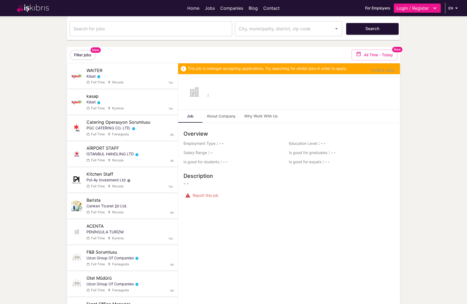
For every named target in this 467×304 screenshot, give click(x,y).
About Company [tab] (221, 116)
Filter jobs (82, 55)
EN (450, 8)
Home (193, 8)
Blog (253, 8)
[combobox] (284, 29)
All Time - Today (378, 55)
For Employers (377, 8)
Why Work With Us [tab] (261, 116)
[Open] (336, 28)
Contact (271, 8)
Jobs (210, 8)
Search (372, 28)
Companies (231, 8)
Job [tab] (190, 116)
